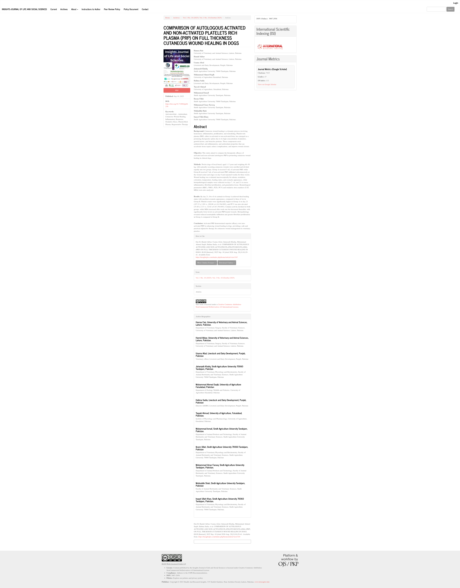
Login (455, 3)
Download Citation (226, 262)
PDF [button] (176, 90)
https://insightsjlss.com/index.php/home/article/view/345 (217, 257)
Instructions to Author (91, 9)
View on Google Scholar (267, 84)
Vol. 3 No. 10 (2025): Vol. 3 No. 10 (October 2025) (202, 17)
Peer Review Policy (112, 9)
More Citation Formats (206, 262)
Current (53, 9)
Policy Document (131, 9)
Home (167, 17)
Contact (145, 9)
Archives (64, 9)
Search (450, 9)
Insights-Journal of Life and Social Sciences (24, 9)
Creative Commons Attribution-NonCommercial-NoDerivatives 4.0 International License (219, 305)
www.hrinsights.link (262, 582)
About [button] (74, 9)
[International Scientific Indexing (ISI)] (269, 46)
